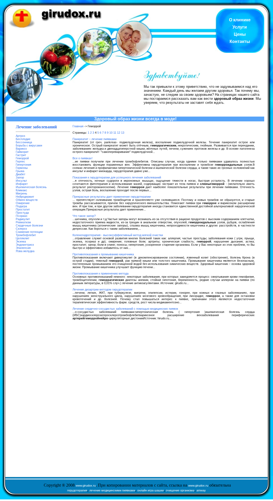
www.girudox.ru (86, 485)
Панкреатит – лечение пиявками (95, 139)
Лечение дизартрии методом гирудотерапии (102, 289)
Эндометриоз (25, 244)
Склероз (21, 228)
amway (201, 490)
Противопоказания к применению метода (101, 273)
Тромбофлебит (26, 235)
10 (111, 132)
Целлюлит (22, 238)
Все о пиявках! (83, 158)
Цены (240, 34)
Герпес (20, 161)
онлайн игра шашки (150, 490)
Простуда (22, 212)
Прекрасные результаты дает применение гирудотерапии (112, 196)
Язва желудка (25, 251)
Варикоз (21, 148)
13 (122, 132)
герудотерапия (77, 490)
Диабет (20, 174)
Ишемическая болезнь (31, 187)
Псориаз (21, 215)
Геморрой (22, 158)
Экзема (21, 241)
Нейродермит (25, 196)
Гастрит (21, 155)
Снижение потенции (29, 231)
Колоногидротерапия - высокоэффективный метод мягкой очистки (118, 235)
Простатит (23, 209)
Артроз (20, 135)
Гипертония (23, 164)
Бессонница (24, 142)
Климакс (21, 190)
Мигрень (21, 193)
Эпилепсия (23, 247)
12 (118, 132)
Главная (78, 126)
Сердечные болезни (29, 225)
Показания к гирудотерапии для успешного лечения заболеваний (117, 177)
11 (114, 132)
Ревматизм (23, 222)
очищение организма (180, 490)
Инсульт (21, 180)
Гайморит (22, 151)
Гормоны (22, 167)
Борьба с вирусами (29, 145)
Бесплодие (23, 139)
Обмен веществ (27, 199)
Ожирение (23, 203)
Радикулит (23, 219)
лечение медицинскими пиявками (112, 490)
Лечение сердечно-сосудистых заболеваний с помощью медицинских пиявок (125, 308)
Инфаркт (22, 183)
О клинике (240, 20)
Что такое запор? (84, 215)
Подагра (21, 206)
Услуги (239, 27)
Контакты (240, 41)
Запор (20, 177)
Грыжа (20, 171)
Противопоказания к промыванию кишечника (103, 254)
